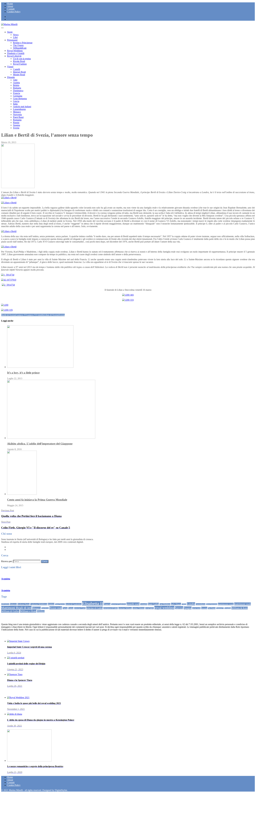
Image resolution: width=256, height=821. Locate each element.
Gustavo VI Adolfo (35, 315)
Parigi (65, 608)
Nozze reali (55, 607)
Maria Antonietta (211, 604)
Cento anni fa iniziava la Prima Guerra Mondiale (37, 499)
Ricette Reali (19, 61)
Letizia (184, 604)
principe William (125, 608)
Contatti (11, 9)
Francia (16, 93)
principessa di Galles (110, 608)
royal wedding (164, 608)
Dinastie (11, 77)
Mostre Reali (19, 74)
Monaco (17, 112)
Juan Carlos (153, 604)
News (16, 34)
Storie (10, 32)
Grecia (16, 101)
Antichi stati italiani (22, 106)
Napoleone (45, 608)
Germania (17, 96)
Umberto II (220, 608)
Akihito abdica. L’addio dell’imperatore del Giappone (39, 443)
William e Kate (28, 611)
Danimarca (18, 90)
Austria (16, 82)
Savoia (179, 607)
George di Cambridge (118, 604)
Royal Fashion (20, 64)
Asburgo (13, 604)
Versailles (227, 608)
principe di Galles (94, 608)
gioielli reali (133, 603)
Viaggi (10, 66)
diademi (51, 604)
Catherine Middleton (38, 604)
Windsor (41, 611)
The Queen (18, 45)
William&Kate (20, 48)
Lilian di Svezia (51, 315)
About (10, 6)
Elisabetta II (92, 603)
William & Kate (239, 608)
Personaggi (12, 40)
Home (10, 3)
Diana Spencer (60, 604)
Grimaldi (143, 604)
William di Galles (10, 611)
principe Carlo (80, 608)
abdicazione (5, 604)
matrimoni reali (242, 603)
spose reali (196, 608)
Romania (17, 120)
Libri (15, 37)
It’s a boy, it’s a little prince (23, 372)
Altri (15, 80)
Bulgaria (17, 88)
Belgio (16, 85)
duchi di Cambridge (73, 604)
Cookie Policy (13, 11)
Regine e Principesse (22, 42)
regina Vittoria (138, 608)
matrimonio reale (226, 604)
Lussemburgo (19, 109)
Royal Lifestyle (14, 56)
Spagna (16, 125)
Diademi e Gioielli (15, 53)
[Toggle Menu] (2, 27)
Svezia (16, 128)
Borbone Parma (23, 604)
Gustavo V (21, 315)
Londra (191, 603)
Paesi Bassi (18, 117)
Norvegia (17, 114)
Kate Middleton (164, 604)
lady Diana (176, 604)
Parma (70, 608)
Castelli (16, 69)
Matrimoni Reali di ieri (16, 608)
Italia (15, 104)
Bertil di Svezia (8, 315)
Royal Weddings (15, 50)
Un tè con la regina (22, 58)
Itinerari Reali (19, 72)
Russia (16, 122)
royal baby (149, 608)
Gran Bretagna (20, 98)
